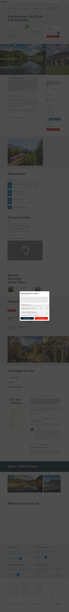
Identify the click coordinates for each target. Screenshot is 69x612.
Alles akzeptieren (41, 318)
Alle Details (41, 308)
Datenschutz (27, 294)
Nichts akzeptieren (27, 318)
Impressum (22, 294)
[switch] (46, 306)
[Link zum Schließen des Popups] (48, 292)
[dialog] (34, 306)
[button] (45, 306)
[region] (34, 310)
